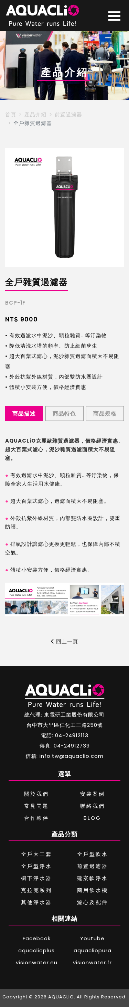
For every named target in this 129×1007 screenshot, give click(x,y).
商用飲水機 (92, 890)
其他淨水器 (36, 902)
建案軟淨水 (92, 878)
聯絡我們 (92, 805)
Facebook (37, 938)
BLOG (92, 818)
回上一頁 (66, 641)
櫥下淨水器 (36, 878)
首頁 (10, 114)
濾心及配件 (92, 902)
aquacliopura (92, 950)
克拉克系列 (36, 890)
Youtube (92, 938)
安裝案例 (92, 793)
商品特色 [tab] (64, 413)
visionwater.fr (92, 962)
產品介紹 (35, 114)
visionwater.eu (36, 962)
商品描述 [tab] (24, 413)
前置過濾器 (68, 114)
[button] (13, 207)
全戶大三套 (36, 854)
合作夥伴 (36, 818)
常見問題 (36, 805)
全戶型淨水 (36, 866)
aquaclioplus (36, 950)
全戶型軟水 (92, 854)
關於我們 (36, 793)
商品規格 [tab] (105, 413)
